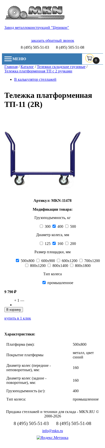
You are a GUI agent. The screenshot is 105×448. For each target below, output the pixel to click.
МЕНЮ (19, 59)
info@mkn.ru (52, 431)
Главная (11, 67)
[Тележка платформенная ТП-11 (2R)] (42, 194)
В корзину (13, 309)
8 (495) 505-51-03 (35, 47)
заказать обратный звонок (52, 40)
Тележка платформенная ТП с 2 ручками (38, 71)
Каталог (27, 67)
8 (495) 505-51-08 (70, 47)
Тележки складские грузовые (61, 67)
